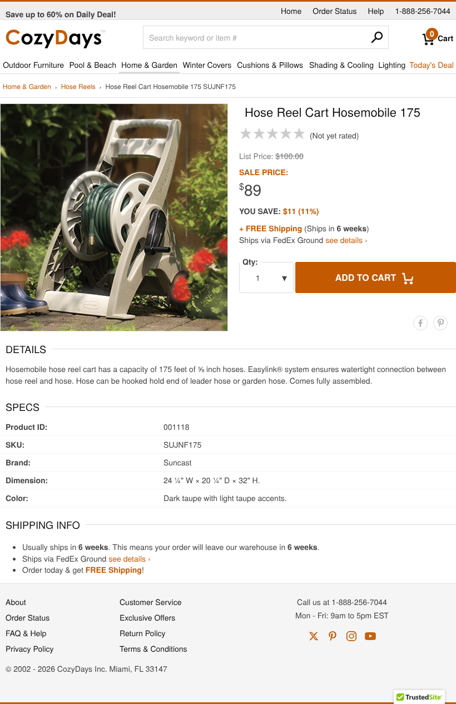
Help (376, 10)
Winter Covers (206, 64)
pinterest (332, 636)
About (16, 601)
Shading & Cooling (341, 64)
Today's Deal (431, 64)
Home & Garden (149, 64)
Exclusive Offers (147, 617)
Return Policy (143, 632)
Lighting (391, 64)
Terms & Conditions (153, 648)
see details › (346, 239)
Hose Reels (78, 87)
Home (291, 10)
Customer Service (150, 601)
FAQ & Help (26, 632)
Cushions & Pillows (270, 64)
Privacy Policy (30, 648)
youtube (370, 636)
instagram (351, 636)
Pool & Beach (92, 64)
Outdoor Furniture (33, 64)
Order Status (334, 10)
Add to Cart (367, 277)
